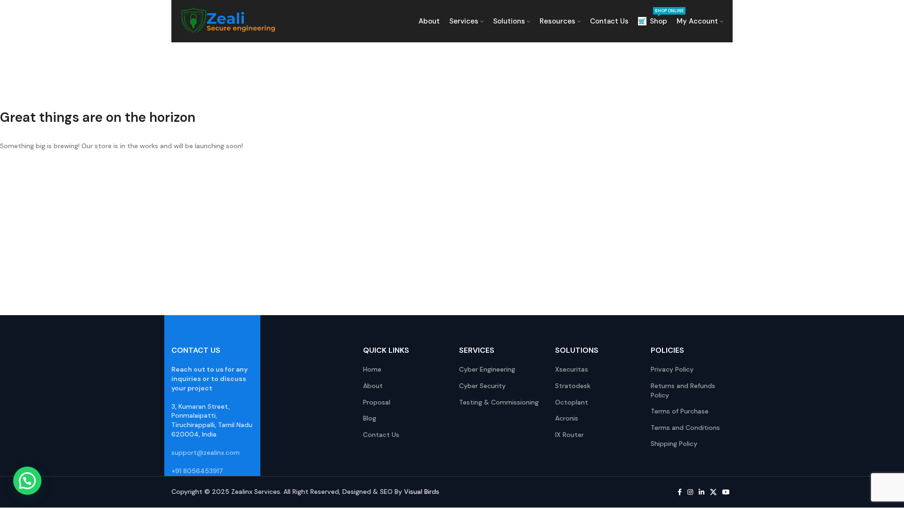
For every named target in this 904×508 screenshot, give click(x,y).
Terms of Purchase (680, 411)
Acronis (566, 418)
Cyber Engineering (487, 369)
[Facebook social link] (680, 492)
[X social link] (713, 492)
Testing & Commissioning (499, 402)
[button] (27, 481)
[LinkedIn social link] (701, 492)
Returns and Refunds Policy (683, 390)
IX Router (569, 434)
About (373, 385)
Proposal (376, 402)
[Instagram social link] (690, 492)
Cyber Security (482, 385)
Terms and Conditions (685, 427)
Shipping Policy (674, 443)
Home (372, 369)
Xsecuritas (571, 369)
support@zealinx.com (205, 452)
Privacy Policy (672, 369)
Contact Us (381, 434)
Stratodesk (572, 385)
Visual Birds (421, 491)
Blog (369, 418)
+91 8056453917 (197, 471)
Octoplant (571, 402)
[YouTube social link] (726, 492)
